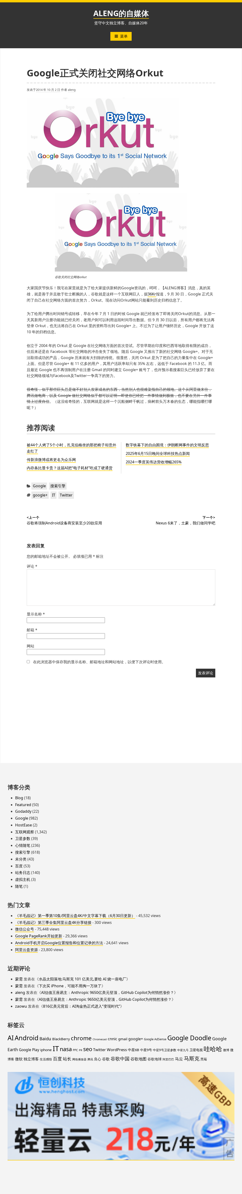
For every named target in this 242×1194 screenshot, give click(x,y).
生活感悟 (46, 1059)
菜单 (124, 36)
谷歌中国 (120, 1058)
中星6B (133, 1049)
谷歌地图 (138, 1059)
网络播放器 (79, 1059)
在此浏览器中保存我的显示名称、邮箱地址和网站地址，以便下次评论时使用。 (99, 661)
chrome (81, 1038)
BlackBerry (61, 1038)
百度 (19, 866)
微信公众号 (24, 929)
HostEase (23, 825)
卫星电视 (196, 1050)
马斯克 (191, 1058)
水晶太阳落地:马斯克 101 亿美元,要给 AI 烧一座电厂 (82, 979)
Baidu (45, 1038)
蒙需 (19, 979)
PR (80, 1050)
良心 (97, 1059)
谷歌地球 (154, 1059)
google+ (40, 495)
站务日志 (22, 872)
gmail (122, 1038)
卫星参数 (22, 838)
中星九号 (183, 1050)
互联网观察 (24, 831)
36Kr (152, 294)
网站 (30, 646)
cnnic (112, 1038)
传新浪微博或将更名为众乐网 (51, 459)
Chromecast (100, 1039)
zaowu (21, 1006)
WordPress (117, 1049)
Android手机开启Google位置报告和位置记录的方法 (59, 942)
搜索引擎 (57, 485)
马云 (179, 1059)
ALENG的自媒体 (121, 13)
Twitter (66, 495)
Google (39, 485)
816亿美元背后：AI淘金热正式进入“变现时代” (81, 1006)
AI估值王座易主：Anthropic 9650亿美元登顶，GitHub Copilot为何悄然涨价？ (107, 992)
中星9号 (146, 1050)
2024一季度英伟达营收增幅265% (154, 462)
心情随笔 (22, 845)
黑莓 (203, 1059)
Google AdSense (155, 1039)
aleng (72, 90)
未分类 (20, 859)
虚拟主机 (22, 879)
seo (87, 1049)
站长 (67, 1059)
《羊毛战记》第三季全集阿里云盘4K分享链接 (53, 922)
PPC (75, 1050)
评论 (32, 566)
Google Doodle (189, 1037)
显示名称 (36, 614)
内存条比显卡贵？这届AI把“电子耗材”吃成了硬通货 (69, 467)
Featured (23, 804)
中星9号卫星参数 (164, 1050)
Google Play (29, 1049)
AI (11, 1037)
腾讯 (90, 1059)
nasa (66, 1049)
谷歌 (106, 1059)
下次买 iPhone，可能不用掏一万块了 (70, 985)
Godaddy (23, 811)
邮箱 (32, 629)
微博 (226, 1050)
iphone (46, 1049)
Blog (19, 797)
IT (53, 495)
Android (27, 1037)
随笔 (19, 886)
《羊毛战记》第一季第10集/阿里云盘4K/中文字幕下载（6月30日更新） (75, 915)
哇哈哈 (213, 1049)
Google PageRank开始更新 (38, 936)
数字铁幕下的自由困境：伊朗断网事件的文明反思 (167, 445)
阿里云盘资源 (26, 949)
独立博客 (31, 1059)
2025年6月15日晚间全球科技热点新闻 (158, 453)
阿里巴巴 (168, 1059)
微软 (19, 1059)
